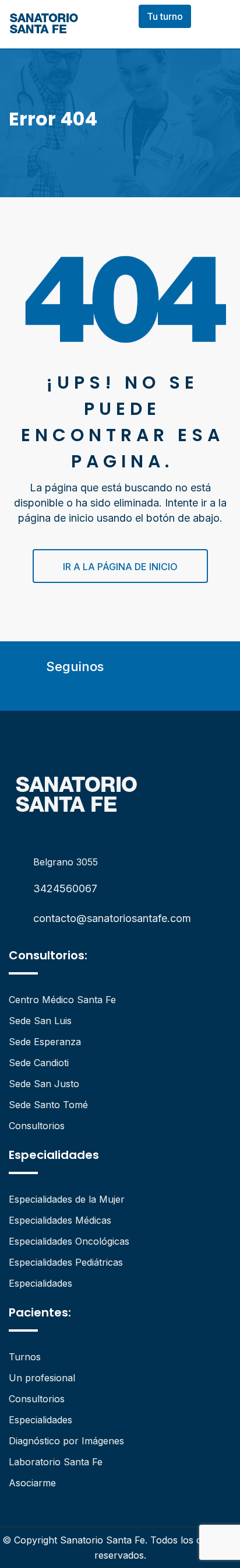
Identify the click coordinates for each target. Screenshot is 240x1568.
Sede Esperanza (45, 1041)
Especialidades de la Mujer (67, 1199)
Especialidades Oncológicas (69, 1241)
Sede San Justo (44, 1083)
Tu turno (165, 16)
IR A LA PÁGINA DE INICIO (120, 566)
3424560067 (65, 888)
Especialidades (40, 1283)
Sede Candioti (39, 1062)
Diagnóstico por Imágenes (66, 1441)
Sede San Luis (40, 1020)
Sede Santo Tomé (48, 1104)
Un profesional (42, 1378)
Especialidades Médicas (60, 1220)
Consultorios (37, 1126)
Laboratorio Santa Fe (56, 1462)
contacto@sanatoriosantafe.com (112, 918)
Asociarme (32, 1483)
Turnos (25, 1357)
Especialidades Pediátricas (66, 1262)
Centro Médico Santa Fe (62, 999)
